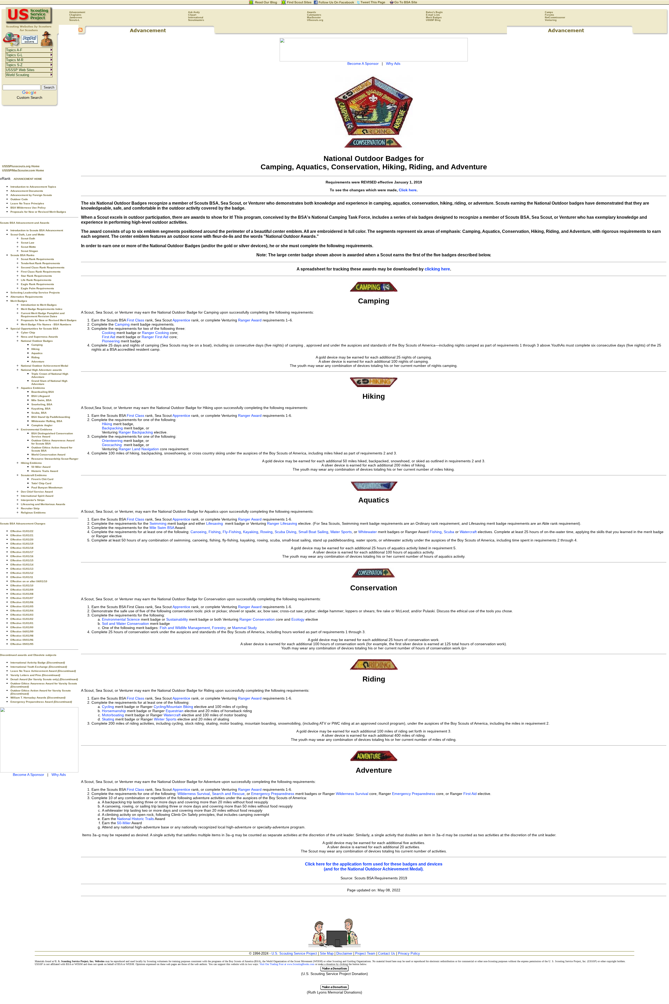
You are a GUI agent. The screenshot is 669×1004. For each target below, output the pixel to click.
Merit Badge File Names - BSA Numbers (46, 324)
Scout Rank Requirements (37, 259)
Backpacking (112, 428)
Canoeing (198, 532)
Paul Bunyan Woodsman (46, 487)
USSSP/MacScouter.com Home (23, 170)
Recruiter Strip (30, 508)
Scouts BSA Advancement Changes (22, 523)
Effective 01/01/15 (21, 560)
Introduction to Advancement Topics (33, 186)
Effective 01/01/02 (21, 619)
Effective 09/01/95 (21, 644)
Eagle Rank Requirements (37, 284)
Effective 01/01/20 (21, 539)
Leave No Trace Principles (27, 203)
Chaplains (75, 15)
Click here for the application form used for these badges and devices (373, 864)
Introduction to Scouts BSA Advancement (36, 230)
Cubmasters (314, 15)
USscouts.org (315, 20)
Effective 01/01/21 (21, 535)
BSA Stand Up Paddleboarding (50, 417)
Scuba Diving (285, 532)
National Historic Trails (135, 819)
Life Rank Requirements (36, 280)
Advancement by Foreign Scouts (31, 195)
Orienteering (112, 440)
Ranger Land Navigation (139, 449)
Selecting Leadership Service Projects (35, 292)
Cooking (109, 333)
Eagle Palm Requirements (37, 288)
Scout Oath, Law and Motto (27, 234)
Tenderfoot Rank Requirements (40, 263)
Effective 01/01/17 (21, 552)
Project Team (365, 953)
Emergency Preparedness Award (41, 701)
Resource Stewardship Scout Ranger (54, 458)
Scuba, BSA (39, 412)
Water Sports (341, 532)
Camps (549, 12)
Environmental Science (121, 619)
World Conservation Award (48, 454)
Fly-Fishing (232, 532)
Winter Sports (165, 719)
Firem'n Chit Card (42, 479)
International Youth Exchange (38, 666)
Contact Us (386, 953)
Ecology (297, 619)
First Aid (108, 337)
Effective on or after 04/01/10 (28, 581)
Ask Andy (194, 12)
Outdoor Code (19, 199)
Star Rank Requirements (36, 275)
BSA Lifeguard (40, 396)
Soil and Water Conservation (125, 623)
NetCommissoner (555, 17)
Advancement (77, 12)
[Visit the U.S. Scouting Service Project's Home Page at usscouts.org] (29, 23)
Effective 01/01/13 (21, 568)
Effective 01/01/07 (21, 598)
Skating (108, 719)
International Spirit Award (37, 495)
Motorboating (113, 715)
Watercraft (468, 532)
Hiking (35, 349)
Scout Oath (28, 238)
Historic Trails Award (44, 471)
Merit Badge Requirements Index (41, 309)
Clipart (192, 15)
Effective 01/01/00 (21, 627)
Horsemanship (114, 711)
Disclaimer (344, 953)
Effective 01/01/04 (21, 610)
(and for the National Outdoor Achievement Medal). (374, 869)
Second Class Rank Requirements (43, 267)
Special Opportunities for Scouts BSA (34, 328)
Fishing (215, 532)
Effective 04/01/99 (21, 631)
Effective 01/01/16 (21, 556)
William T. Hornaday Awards (37, 697)
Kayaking (250, 532)
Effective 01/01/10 (21, 585)
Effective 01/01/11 (21, 577)
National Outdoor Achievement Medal (44, 365)
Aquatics (37, 353)
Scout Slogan (29, 251)
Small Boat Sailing (313, 532)
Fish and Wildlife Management (185, 628)
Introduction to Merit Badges (39, 304)
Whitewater (367, 532)
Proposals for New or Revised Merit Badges (38, 211)
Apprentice (181, 320)
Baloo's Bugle (434, 12)
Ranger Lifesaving (282, 523)
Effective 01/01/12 (21, 573)
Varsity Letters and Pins (35, 675)
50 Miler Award (40, 466)
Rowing (266, 532)
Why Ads (58, 774)
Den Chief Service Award (37, 491)
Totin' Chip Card (41, 483)
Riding (35, 357)
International (195, 17)
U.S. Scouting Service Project (294, 953)
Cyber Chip (28, 332)
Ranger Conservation (257, 619)
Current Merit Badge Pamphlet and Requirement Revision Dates (43, 315)
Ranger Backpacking (136, 432)
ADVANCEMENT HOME (28, 178)
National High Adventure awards (41, 369)
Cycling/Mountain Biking (173, 707)
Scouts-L (74, 20)
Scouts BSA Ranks (22, 255)
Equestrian (174, 711)
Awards (311, 12)
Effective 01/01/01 (21, 623)
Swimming (157, 523)
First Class (135, 320)
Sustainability (177, 619)
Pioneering (111, 341)
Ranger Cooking (155, 333)
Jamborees (75, 17)
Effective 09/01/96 (21, 639)
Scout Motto (28, 246)
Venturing (551, 20)
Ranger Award (250, 320)
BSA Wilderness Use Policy (28, 207)
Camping (37, 344)
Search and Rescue (228, 794)
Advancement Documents (26, 190)
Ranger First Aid (155, 337)
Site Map (326, 953)
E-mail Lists (433, 15)
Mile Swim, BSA (41, 400)
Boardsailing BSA (42, 391)
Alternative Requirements (26, 296)
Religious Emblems (33, 512)
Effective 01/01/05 (21, 606)
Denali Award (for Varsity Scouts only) (44, 679)
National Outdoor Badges (37, 340)
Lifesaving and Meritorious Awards (43, 504)
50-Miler (124, 823)
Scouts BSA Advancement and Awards (24, 222)
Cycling (108, 707)
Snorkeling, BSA (41, 404)
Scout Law (27, 242)
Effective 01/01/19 (21, 543)
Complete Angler (42, 425)
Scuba (449, 532)
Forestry (219, 628)
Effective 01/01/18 (21, 547)
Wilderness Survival (193, 794)
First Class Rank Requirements (41, 271)
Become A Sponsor (28, 774)
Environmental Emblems (36, 429)
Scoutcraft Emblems (34, 475)
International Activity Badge (37, 662)
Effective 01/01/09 (21, 589)
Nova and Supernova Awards (39, 336)
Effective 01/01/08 (21, 593)
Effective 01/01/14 (21, 564)
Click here (408, 190)
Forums (549, 15)
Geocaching (112, 445)
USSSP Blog (433, 20)
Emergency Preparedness (272, 794)
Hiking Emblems (31, 462)
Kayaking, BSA (40, 408)
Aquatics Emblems (33, 387)
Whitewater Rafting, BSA (46, 421)
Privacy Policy (409, 953)
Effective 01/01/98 (21, 635)
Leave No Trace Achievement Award (43, 671)
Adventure (37, 361)
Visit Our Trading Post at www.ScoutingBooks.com (286, 964)
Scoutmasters (196, 20)
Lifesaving (214, 523)
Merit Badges (434, 17)
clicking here (437, 269)
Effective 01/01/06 (21, 602)
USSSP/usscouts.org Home (20, 166)
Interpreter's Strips (33, 500)
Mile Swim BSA (161, 528)
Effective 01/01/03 (21, 614)
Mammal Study (244, 628)
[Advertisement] (39, 133)
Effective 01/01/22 (21, 531)
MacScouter (314, 17)
